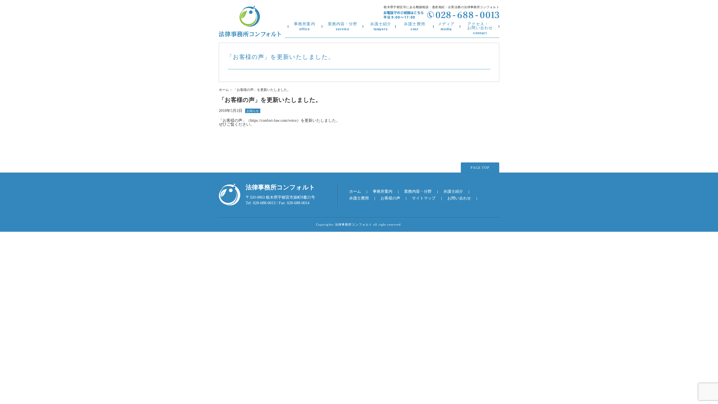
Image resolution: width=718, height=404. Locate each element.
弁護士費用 (414, 26)
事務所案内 (304, 26)
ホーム (224, 90)
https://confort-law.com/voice (273, 120)
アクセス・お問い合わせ (480, 28)
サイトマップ (424, 198)
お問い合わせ (459, 198)
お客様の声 (390, 198)
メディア (446, 26)
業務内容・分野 (343, 26)
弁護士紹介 (381, 26)
